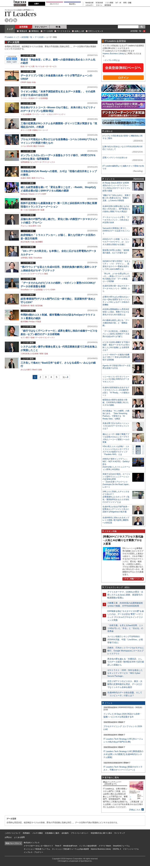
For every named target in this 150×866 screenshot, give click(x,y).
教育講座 (108, 5)
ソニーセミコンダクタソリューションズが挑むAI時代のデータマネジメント (116, 379)
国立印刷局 (25, 242)
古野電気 (24, 258)
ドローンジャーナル (131, 849)
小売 (39, 226)
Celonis (41, 146)
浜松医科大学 (34, 210)
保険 (41, 354)
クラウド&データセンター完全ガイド (38, 846)
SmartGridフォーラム (121, 846)
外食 (34, 82)
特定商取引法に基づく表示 (101, 833)
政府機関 (39, 242)
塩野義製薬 (25, 162)
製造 (29, 178)
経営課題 (23, 27)
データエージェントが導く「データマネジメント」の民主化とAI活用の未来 (116, 220)
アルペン (24, 226)
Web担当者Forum (70, 846)
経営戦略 (39, 306)
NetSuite (24, 194)
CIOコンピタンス (95, 31)
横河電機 (24, 322)
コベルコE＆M (26, 146)
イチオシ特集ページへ (131, 579)
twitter (7, 20)
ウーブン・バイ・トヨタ (42, 114)
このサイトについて (13, 833)
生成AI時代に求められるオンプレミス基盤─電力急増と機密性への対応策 (116, 520)
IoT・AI (118, 3)
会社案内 (65, 833)
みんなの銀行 (26, 370)
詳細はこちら (135, 810)
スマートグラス (37, 274)
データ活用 (48, 31)
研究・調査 (127, 3)
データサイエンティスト (45, 338)
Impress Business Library (113, 53)
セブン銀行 (25, 338)
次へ (64, 377)
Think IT (58, 846)
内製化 (35, 130)
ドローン (99, 5)
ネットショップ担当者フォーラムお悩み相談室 (70, 849)
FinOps (32, 322)
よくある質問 (19, 837)
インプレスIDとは (112, 60)
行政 (32, 242)
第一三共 (24, 210)
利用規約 (26, 833)
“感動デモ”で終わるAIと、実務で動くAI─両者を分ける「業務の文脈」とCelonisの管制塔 (116, 198)
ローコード (43, 130)
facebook (11, 20)
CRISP (23, 82)
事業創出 (35, 31)
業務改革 (23, 31)
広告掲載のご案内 (52, 833)
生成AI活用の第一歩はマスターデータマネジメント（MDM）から (116, 288)
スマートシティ (59, 114)
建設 (35, 146)
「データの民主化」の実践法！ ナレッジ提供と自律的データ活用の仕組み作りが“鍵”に (116, 334)
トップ (10, 29)
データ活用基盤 (41, 98)
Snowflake (38, 258)
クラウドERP (40, 194)
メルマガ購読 (37, 833)
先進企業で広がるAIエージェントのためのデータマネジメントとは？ (116, 426)
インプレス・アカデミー (33, 852)
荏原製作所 (25, 306)
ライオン (24, 98)
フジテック (25, 274)
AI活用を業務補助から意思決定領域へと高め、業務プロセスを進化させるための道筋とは (116, 312)
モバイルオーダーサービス (46, 66)
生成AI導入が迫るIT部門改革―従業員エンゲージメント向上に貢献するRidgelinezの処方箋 (116, 509)
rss (15, 20)
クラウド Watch (105, 846)
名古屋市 (32, 226)
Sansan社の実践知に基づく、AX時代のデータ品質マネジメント (116, 231)
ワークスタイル (63, 31)
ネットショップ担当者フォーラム (37, 849)
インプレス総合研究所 (88, 846)
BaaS (35, 370)
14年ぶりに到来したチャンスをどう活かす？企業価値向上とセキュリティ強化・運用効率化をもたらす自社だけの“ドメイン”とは (116, 496)
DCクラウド (54, 4)
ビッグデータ (36, 162)
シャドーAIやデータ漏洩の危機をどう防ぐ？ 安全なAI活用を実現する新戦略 (116, 357)
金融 (32, 338)
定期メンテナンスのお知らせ (115, 157)
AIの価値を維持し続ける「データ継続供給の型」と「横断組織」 (116, 323)
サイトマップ (119, 833)
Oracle (31, 194)
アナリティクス (49, 162)
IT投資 (38, 322)
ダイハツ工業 (26, 130)
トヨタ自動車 (26, 114)
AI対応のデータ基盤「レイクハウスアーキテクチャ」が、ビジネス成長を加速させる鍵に (116, 242)
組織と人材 (79, 31)
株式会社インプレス (32, 843)
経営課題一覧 (27, 37)
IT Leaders (20, 13)
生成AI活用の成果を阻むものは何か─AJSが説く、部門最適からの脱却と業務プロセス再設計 (116, 209)
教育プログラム (38, 178)
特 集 (58, 27)
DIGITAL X (117, 849)
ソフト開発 (109, 3)
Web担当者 (89, 3)
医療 (42, 210)
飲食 (22, 66)
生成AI (31, 98)
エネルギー (89, 5)
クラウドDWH (49, 290)
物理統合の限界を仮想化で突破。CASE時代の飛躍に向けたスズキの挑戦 (116, 402)
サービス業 (29, 66)
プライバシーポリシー (79, 833)
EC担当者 (99, 3)
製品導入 (72, 4)
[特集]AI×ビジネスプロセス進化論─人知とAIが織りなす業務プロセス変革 (123, 540)
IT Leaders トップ (12, 37)
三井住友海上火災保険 (29, 354)
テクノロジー (41, 27)
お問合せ (8, 837)
